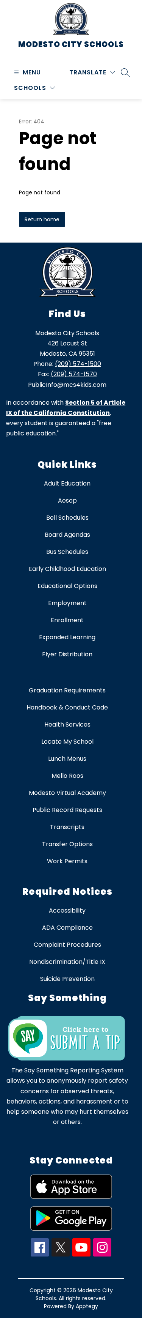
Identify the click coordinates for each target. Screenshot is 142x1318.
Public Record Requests (67, 810)
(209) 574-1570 (74, 374)
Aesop (67, 500)
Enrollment (67, 620)
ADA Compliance (67, 927)
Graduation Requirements (67, 690)
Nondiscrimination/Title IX (67, 961)
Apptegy (87, 1306)
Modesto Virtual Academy (67, 792)
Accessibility (67, 910)
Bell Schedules (67, 517)
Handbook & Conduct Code (67, 707)
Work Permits (67, 861)
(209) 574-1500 (78, 363)
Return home (42, 219)
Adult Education (67, 483)
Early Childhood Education (67, 568)
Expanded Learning (67, 637)
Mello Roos (67, 775)
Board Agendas (67, 534)
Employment (67, 603)
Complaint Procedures (67, 944)
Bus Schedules (67, 551)
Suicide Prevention (67, 978)
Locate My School (67, 741)
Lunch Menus (67, 758)
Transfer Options (67, 844)
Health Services (67, 724)
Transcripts (67, 827)
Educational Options (67, 586)
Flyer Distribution (67, 654)
